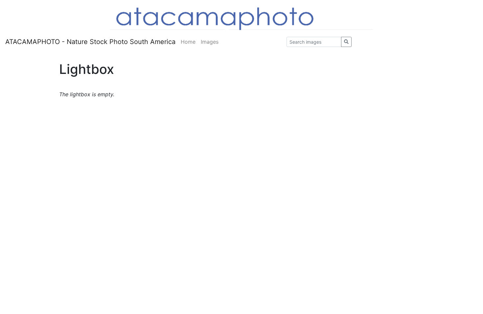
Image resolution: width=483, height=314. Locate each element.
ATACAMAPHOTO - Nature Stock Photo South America (90, 42)
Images (209, 41)
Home (188, 41)
